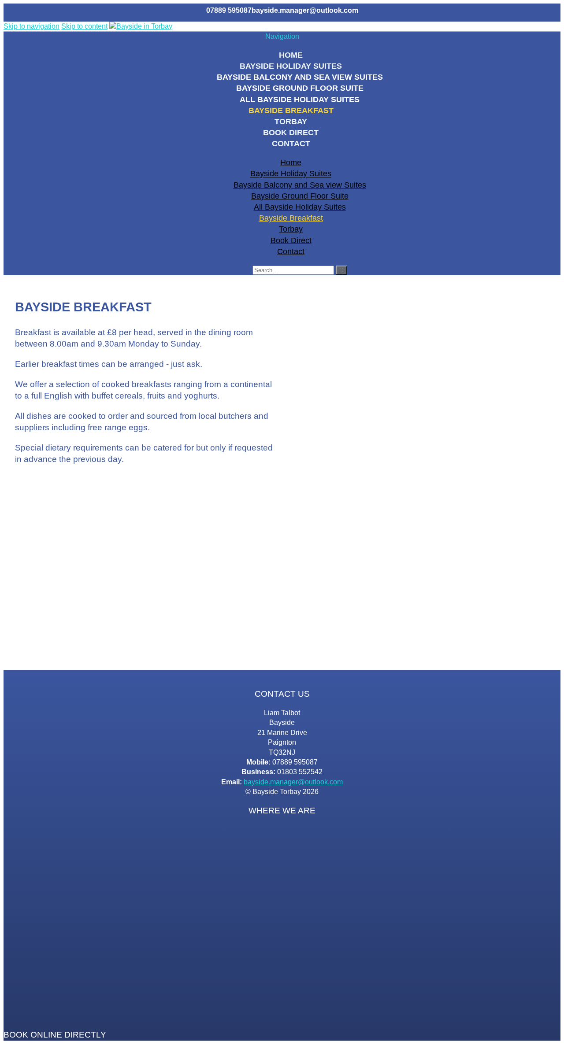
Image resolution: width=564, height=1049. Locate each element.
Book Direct (291, 132)
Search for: (234, 269)
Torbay (291, 121)
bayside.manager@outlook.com (305, 10)
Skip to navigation (31, 26)
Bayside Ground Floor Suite (300, 88)
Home (291, 55)
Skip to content (84, 26)
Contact (291, 143)
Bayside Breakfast (291, 110)
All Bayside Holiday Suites (300, 99)
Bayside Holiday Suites (291, 66)
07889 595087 (229, 10)
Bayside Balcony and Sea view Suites (300, 77)
